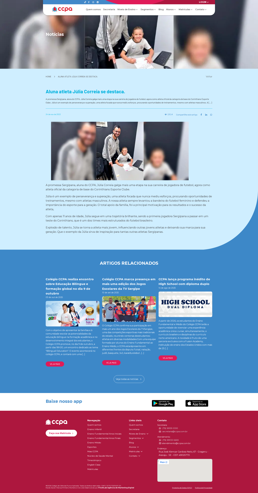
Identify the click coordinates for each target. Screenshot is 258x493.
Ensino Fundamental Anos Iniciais (104, 433)
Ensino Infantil (94, 429)
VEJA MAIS (55, 364)
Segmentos (147, 9)
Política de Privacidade (203, 488)
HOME (48, 76)
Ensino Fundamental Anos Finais (103, 438)
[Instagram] (93, 2)
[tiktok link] (85, 2)
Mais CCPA (92, 451)
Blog (161, 9)
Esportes (91, 447)
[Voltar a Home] (62, 9)
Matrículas (184, 9)
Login (202, 2)
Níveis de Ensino (126, 9)
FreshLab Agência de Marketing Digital (116, 488)
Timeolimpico (94, 460)
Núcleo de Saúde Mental (100, 456)
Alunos (170, 9)
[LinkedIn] (98, 2)
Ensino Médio (94, 442)
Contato (199, 9)
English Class (93, 464)
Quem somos (93, 9)
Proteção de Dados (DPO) (182, 488)
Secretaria (109, 9)
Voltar (209, 76)
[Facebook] (89, 2)
